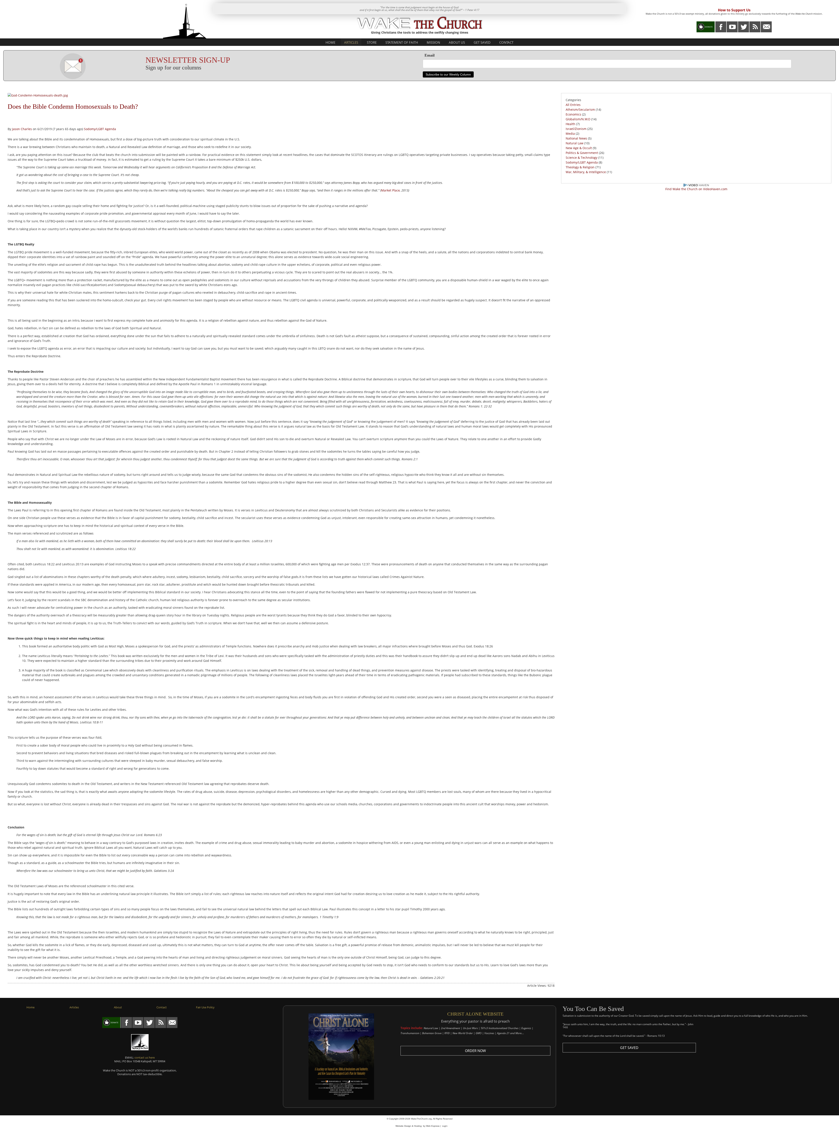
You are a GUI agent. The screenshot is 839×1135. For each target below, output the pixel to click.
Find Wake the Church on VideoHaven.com (696, 189)
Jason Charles (22, 129)
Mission (433, 42)
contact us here (145, 1057)
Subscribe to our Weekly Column (448, 74)
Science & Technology (581, 157)
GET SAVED (629, 1047)
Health (570, 124)
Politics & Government (582, 153)
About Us (457, 42)
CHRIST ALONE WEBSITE (475, 1014)
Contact (506, 42)
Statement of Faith (401, 42)
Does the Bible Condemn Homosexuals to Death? (73, 106)
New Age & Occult (579, 148)
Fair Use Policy (205, 1007)
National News (576, 138)
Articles (351, 42)
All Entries (573, 105)
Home (330, 42)
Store (372, 42)
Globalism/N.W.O (578, 119)
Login (444, 1125)
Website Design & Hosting (408, 1126)
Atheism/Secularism (580, 109)
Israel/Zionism (576, 129)
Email (430, 55)
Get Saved (482, 42)
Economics (573, 114)
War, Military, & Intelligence (586, 172)
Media (570, 133)
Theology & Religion (580, 167)
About (118, 1007)
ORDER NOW (475, 1050)
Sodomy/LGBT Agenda (100, 129)
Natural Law (574, 143)
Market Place (390, 190)
